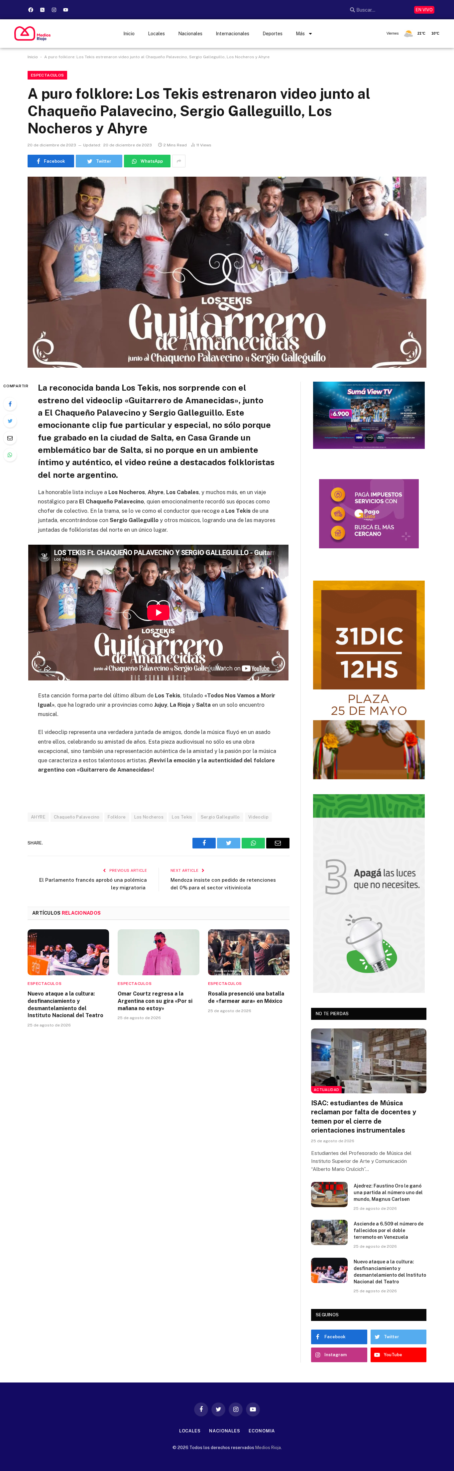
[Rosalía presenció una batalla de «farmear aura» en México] (248, 952)
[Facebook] (31, 10)
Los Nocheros (149, 817)
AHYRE (38, 817)
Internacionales (232, 33)
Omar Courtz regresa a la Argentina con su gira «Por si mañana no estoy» (155, 1001)
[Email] (10, 438)
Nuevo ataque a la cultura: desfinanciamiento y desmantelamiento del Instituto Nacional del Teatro (65, 1004)
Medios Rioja (268, 1447)
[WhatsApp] (10, 454)
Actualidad (326, 1090)
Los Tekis (182, 817)
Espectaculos (47, 75)
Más (300, 33)
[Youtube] (66, 10)
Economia (262, 1430)
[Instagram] (54, 10)
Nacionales (190, 33)
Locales (156, 33)
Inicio (129, 33)
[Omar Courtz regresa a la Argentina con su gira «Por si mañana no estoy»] (158, 952)
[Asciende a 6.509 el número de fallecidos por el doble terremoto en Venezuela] (329, 1232)
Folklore (117, 817)
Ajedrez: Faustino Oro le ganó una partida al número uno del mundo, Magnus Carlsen (388, 1192)
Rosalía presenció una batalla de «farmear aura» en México (246, 997)
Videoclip (258, 817)
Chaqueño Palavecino (76, 817)
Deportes (273, 33)
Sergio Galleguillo (220, 817)
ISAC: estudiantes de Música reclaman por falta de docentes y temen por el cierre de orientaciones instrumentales (363, 1116)
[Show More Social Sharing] (178, 161)
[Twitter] (10, 421)
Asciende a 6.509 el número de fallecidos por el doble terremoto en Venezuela (388, 1230)
